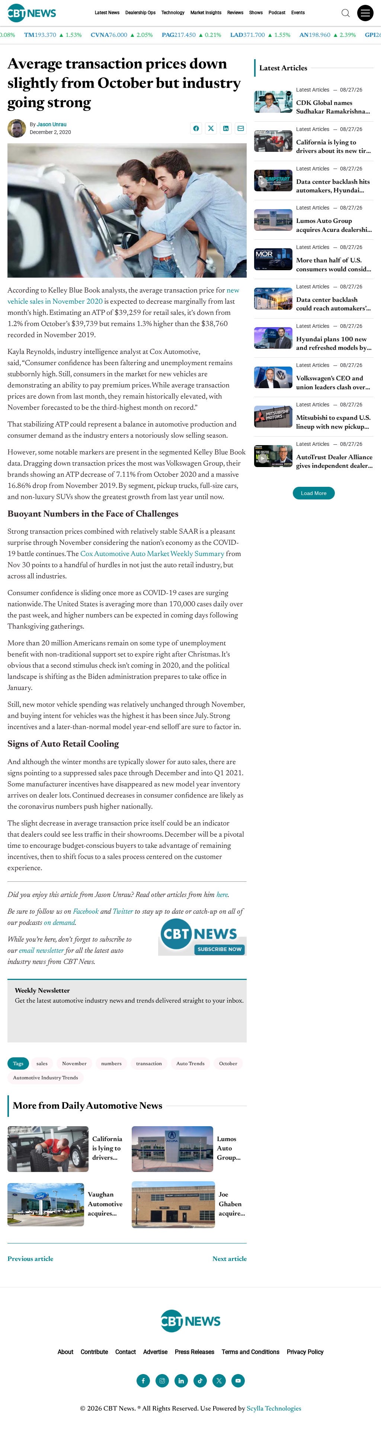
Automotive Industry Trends (45, 1078)
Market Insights (205, 12)
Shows (256, 12)
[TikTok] (200, 1380)
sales (42, 1063)
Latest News (107, 12)
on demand (59, 923)
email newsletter (41, 951)
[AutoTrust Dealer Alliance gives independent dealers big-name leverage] (273, 456)
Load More (314, 493)
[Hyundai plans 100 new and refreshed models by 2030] (273, 338)
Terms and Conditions (250, 1351)
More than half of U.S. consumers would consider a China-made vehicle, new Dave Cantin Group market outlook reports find (334, 266)
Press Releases (194, 1351)
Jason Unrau (52, 124)
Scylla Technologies (274, 1409)
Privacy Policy (305, 1351)
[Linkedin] (226, 128)
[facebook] (143, 1380)
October (228, 1063)
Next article (229, 1259)
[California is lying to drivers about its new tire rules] (48, 1149)
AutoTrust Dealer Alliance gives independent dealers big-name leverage (334, 462)
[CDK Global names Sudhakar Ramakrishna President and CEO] (273, 101)
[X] (211, 128)
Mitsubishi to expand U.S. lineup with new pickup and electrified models (333, 423)
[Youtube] (238, 1380)
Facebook (86, 912)
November (74, 1063)
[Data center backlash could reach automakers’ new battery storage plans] (273, 298)
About (65, 1351)
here (222, 895)
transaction (149, 1063)
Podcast (277, 12)
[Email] (241, 128)
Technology (173, 12)
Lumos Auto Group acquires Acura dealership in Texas (232, 1149)
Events (298, 12)
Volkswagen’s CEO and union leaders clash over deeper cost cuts (330, 384)
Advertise (155, 1351)
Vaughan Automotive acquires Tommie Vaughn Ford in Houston (105, 1205)
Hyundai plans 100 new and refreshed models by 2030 (331, 344)
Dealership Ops (140, 12)
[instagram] (162, 1380)
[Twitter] (219, 1380)
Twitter (122, 912)
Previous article (30, 1259)
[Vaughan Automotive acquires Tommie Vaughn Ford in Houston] (45, 1204)
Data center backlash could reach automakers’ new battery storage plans (334, 305)
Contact (125, 1351)
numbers (111, 1063)
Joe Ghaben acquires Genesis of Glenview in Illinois (233, 1205)
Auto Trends (190, 1063)
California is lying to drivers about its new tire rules (107, 1149)
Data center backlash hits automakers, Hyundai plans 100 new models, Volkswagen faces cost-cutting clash (333, 187)
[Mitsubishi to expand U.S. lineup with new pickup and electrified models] (273, 416)
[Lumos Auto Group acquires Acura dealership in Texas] (172, 1149)
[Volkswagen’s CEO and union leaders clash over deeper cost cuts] (273, 377)
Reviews (235, 12)
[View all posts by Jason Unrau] (18, 128)
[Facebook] (196, 128)
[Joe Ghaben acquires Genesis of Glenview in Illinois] (173, 1204)
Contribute (94, 1351)
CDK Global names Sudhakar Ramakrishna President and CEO (330, 108)
